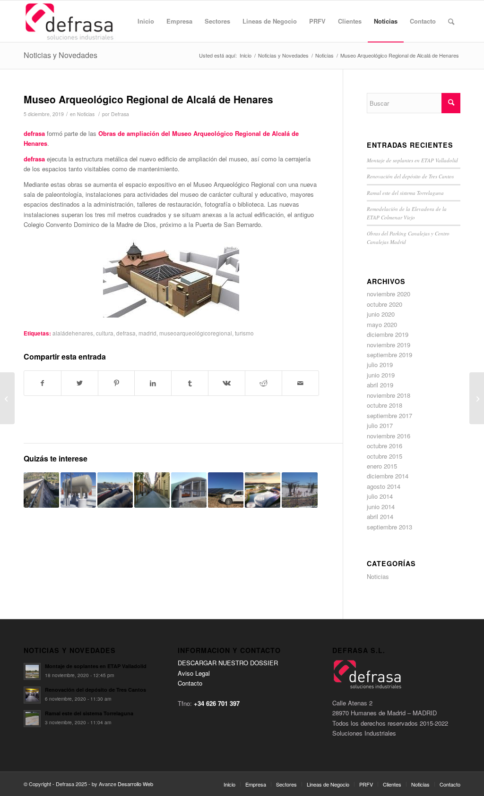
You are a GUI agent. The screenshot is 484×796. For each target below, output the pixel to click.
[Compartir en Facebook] (42, 383)
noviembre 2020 (388, 293)
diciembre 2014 (387, 475)
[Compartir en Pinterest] (116, 383)
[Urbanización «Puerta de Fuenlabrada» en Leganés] (299, 490)
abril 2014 (380, 516)
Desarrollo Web (135, 784)
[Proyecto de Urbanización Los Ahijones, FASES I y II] (115, 490)
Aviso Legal (194, 673)
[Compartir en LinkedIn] (153, 383)
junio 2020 (381, 314)
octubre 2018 (384, 405)
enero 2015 (382, 465)
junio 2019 (381, 374)
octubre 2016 (384, 445)
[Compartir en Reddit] (263, 383)
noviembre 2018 (388, 395)
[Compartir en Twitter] (79, 383)
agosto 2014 (383, 486)
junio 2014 (381, 506)
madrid (147, 333)
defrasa (126, 333)
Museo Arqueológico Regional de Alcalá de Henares (148, 99)
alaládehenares (72, 333)
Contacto (190, 683)
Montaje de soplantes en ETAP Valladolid (412, 160)
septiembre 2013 (389, 526)
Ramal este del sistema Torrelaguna (405, 192)
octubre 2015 (384, 456)
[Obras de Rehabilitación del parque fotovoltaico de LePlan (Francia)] (225, 490)
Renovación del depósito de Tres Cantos (410, 176)
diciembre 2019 (387, 334)
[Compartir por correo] (300, 383)
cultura (104, 333)
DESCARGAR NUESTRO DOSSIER (228, 662)
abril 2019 (380, 384)
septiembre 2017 (389, 415)
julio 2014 (380, 496)
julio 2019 (380, 364)
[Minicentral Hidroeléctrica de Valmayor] (189, 490)
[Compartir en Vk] (226, 383)
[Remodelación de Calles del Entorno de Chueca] (152, 490)
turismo (244, 333)
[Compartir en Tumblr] (190, 383)
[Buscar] (451, 21)
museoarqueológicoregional (195, 333)
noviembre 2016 (388, 435)
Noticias (86, 113)
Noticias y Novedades (60, 55)
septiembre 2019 (389, 354)
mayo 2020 (382, 324)
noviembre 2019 (388, 344)
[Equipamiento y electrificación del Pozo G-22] (78, 490)
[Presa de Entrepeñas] (41, 490)
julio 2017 (380, 425)
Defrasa (120, 113)
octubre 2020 (384, 304)
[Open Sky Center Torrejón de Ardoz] (262, 490)
